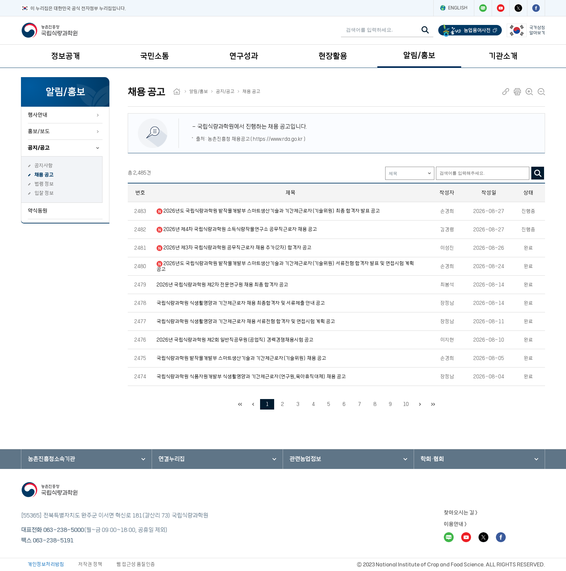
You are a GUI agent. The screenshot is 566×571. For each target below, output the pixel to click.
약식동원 (37, 211)
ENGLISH (457, 8)
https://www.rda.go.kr (278, 139)
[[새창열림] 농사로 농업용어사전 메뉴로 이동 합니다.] (470, 30)
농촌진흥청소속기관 (51, 459)
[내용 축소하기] (541, 91)
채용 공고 (44, 175)
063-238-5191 (53, 540)
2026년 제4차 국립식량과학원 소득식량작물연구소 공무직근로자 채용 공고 (240, 229)
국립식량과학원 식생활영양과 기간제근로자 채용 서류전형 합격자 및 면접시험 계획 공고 (246, 321)
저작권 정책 (90, 564)
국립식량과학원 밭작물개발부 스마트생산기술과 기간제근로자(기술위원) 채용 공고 (241, 358)
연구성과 (243, 56)
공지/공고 (39, 148)
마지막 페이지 (433, 404)
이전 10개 (253, 404)
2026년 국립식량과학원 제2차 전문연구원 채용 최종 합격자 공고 (222, 284)
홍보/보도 (39, 131)
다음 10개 (420, 404)
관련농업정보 (305, 459)
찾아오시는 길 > (461, 513)
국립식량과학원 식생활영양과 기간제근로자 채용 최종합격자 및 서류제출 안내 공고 (241, 303)
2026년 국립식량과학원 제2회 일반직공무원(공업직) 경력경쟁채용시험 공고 (235, 340)
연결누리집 (172, 459)
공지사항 (43, 165)
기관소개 (503, 56)
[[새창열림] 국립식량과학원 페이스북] (536, 8)
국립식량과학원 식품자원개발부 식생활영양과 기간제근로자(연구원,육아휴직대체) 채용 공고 (251, 376)
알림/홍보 (419, 55)
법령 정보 (44, 184)
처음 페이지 (240, 404)
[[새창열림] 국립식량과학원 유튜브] (500, 8)
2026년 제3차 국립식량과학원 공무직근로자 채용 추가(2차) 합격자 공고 (237, 247)
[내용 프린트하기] (517, 91)
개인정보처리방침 (46, 564)
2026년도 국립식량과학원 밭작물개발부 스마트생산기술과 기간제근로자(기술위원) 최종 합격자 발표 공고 (271, 211)
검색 (537, 173)
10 (406, 404)
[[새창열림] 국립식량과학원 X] (518, 8)
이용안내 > (455, 524)
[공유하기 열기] (505, 91)
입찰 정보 (44, 193)
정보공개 (65, 56)
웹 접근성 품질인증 (135, 564)
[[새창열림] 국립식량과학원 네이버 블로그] (483, 8)
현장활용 (332, 56)
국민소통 (154, 56)
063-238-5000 (63, 530)
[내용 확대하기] (529, 91)
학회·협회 (432, 459)
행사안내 (37, 115)
